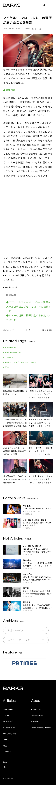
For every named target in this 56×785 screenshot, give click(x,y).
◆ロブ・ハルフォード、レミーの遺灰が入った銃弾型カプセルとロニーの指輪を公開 (28, 307)
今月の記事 (8, 709)
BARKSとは (36, 709)
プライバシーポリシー (41, 727)
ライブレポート (10, 733)
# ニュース (8, 357)
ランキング (8, 721)
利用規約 (35, 721)
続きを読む (47, 330)
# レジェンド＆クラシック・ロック (19, 362)
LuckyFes (7, 751)
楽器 (5, 745)
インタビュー (9, 727)
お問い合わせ (37, 715)
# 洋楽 (6, 367)
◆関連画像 (9, 90)
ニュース (7, 715)
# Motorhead (9, 347)
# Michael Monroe (12, 352)
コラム (6, 739)
